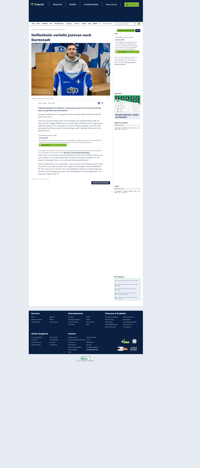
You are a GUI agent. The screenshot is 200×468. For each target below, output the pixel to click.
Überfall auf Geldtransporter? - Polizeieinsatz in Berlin (128, 285)
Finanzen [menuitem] (45, 24)
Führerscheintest (73, 322)
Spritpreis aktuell (36, 319)
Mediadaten (90, 342)
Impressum (71, 342)
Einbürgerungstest (74, 319)
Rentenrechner (127, 324)
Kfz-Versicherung (110, 327)
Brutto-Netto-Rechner (130, 322)
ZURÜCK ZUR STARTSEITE (100, 183)
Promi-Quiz (71, 324)
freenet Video (53, 337)
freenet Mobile (54, 340)
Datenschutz (72, 344)
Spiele (88, 317)
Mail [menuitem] (89, 24)
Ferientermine (35, 322)
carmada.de (53, 344)
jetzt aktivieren (46, 145)
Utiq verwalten (72, 349)
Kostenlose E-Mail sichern (126, 30)
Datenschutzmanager (75, 347)
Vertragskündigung (92, 347)
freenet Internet (36, 342)
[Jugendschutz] (85, 358)
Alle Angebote (133, 4)
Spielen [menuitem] (84, 24)
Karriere (88, 344)
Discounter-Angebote (111, 317)
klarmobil (52, 342)
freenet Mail (109, 322)
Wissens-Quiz (90, 322)
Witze (88, 324)
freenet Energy (36, 344)
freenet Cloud (109, 319)
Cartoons (71, 317)
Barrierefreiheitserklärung (76, 340)
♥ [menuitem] (100, 23)
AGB (69, 352)
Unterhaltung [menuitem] (58, 24)
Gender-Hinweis (91, 337)
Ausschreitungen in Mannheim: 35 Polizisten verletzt (127, 289)
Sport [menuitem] (38, 24)
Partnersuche (53, 322)
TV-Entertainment (91, 4)
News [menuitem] (33, 24)
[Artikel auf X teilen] (102, 103)
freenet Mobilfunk (36, 337)
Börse (33, 317)
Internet (72, 4)
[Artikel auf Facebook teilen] (99, 103)
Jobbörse (52, 317)
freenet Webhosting (111, 324)
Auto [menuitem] (51, 24)
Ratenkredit (126, 319)
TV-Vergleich (127, 327)
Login (137, 30)
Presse (88, 340)
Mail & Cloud (111, 4)
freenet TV (34, 340)
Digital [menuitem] (77, 24)
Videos (88, 319)
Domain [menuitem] (95, 24)
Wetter (51, 319)
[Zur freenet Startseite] (37, 4)
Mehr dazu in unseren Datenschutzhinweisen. (77, 152)
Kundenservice (72, 337)
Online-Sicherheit (128, 317)
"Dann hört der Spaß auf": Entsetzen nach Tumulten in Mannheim (127, 293)
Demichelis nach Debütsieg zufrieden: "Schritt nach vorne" (127, 298)
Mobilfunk (57, 4)
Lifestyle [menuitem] (69, 24)
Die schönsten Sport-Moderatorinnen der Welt (128, 280)
